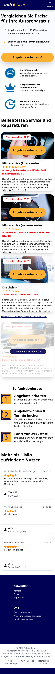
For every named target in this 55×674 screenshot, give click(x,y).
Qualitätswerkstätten (23, 619)
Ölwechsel (9, 353)
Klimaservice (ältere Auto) (20, 163)
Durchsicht (9, 287)
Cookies (30, 660)
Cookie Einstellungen (11, 662)
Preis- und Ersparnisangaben (27, 616)
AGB (23, 660)
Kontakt (17, 590)
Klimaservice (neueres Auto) (22, 225)
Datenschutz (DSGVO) (43, 662)
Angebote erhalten (26, 57)
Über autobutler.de (23, 612)
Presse (17, 594)
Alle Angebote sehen (27, 351)
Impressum (19, 597)
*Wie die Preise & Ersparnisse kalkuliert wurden (24, 316)
